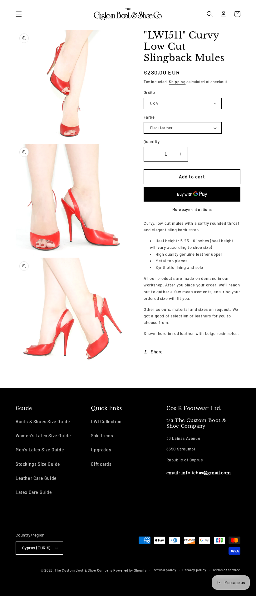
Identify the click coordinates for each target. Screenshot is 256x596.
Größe (149, 92)
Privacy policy (194, 570)
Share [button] (157, 351)
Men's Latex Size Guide (40, 449)
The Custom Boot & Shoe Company (83, 570)
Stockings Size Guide (38, 464)
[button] (19, 14)
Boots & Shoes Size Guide (43, 421)
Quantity (152, 141)
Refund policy (164, 570)
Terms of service (226, 570)
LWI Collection (106, 421)
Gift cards (101, 464)
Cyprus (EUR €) (36, 547)
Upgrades (101, 449)
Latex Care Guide (34, 492)
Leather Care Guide (36, 478)
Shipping (177, 82)
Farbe (149, 117)
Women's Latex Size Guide (43, 435)
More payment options (192, 209)
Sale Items (102, 435)
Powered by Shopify (130, 570)
